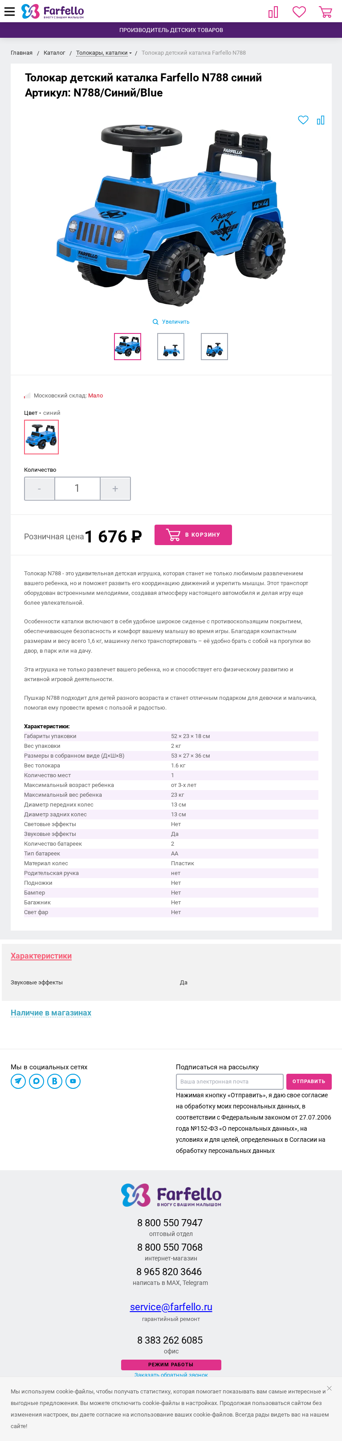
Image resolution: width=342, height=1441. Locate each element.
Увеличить (175, 322)
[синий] (41, 437)
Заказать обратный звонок (171, 1375)
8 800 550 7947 (170, 1222)
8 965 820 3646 (169, 1271)
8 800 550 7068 (170, 1247)
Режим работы (171, 1365)
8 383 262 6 (162, 1340)
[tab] (41, 955)
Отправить (309, 1081)
